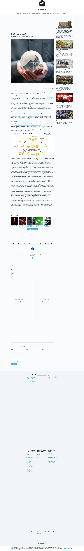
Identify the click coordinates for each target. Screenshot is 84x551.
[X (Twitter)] (40, 9)
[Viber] (40, 243)
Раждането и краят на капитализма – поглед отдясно (30, 451)
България (19, 13)
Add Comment (14, 352)
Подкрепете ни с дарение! (32, 229)
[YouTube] (42, 9)
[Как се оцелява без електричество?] (53, 493)
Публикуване (14, 364)
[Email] (51, 243)
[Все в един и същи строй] (53, 412)
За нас (64, 13)
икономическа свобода (27, 234)
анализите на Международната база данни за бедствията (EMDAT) (28, 125)
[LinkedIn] (29, 243)
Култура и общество (36, 13)
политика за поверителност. (16, 549)
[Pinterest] (24, 243)
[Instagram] (43, 9)
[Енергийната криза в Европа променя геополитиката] (42, 412)
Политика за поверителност (42, 543)
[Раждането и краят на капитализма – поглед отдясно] (31, 412)
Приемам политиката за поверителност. (18, 361)
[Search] (47, 9)
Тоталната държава (41, 531)
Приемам (66, 548)
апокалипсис (13, 234)
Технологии (24, 36)
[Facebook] (38, 9)
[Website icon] (32, 258)
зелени (19, 234)
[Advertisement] (32, 25)
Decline (71, 548)
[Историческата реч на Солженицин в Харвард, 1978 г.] (31, 493)
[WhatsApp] (46, 243)
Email (27, 349)
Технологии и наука (57, 13)
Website (42, 349)
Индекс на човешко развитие (38, 234)
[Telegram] (45, 9)
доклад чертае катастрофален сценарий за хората (42, 90)
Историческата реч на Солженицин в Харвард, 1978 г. (30, 533)
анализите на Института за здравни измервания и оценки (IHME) (24, 116)
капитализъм (48, 234)
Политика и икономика (46, 13)
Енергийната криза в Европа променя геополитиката (41, 451)
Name (12, 349)
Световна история (26, 13)
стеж (13, 98)
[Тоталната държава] (42, 493)
